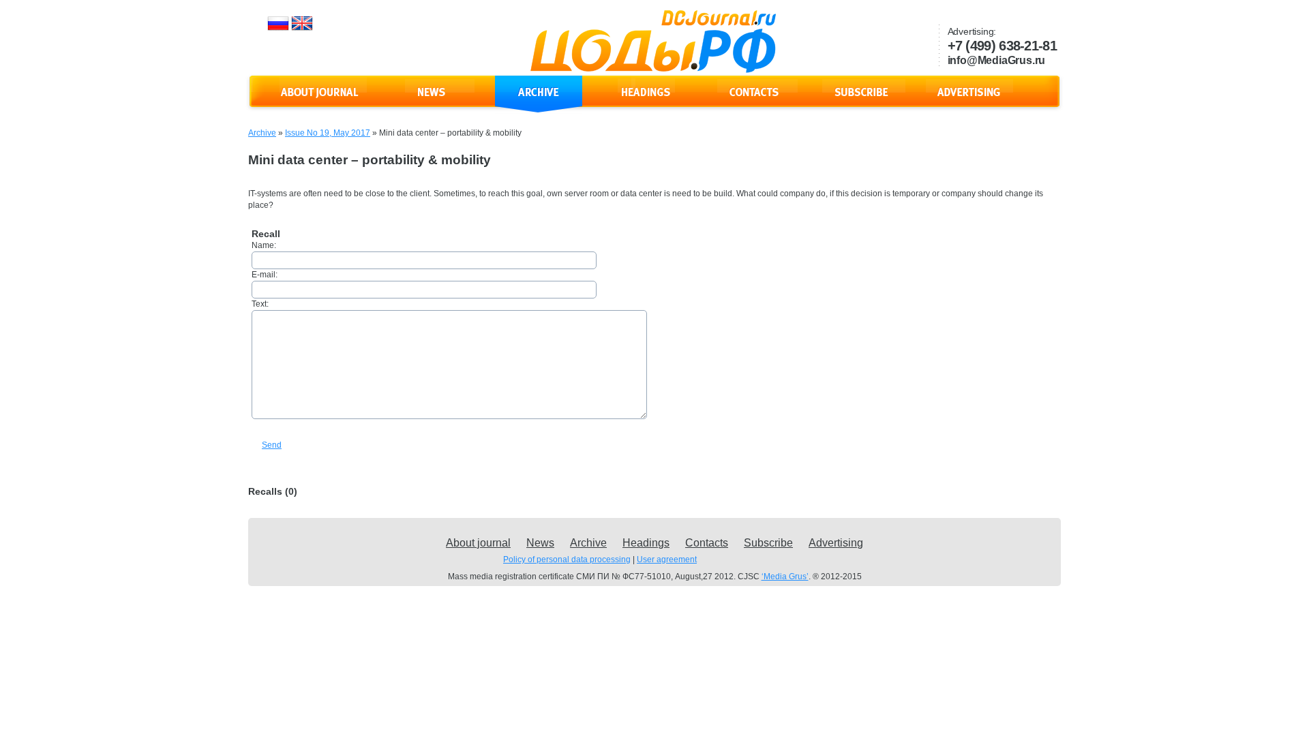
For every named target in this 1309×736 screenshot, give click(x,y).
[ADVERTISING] (969, 100)
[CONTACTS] (754, 100)
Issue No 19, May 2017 (327, 133)
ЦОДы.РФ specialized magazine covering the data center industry (653, 42)
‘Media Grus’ (785, 576)
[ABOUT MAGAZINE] (323, 100)
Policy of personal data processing (567, 559)
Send (272, 445)
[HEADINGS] (646, 100)
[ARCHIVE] (538, 100)
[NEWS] (431, 100)
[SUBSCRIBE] (861, 100)
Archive (262, 133)
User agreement (667, 559)
